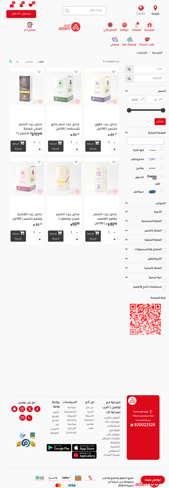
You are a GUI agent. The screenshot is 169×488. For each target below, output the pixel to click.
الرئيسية (157, 53)
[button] (23, 5)
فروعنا (155, 14)
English (141, 14)
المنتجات (141, 53)
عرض (160, 121)
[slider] (163, 110)
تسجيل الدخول (21, 14)
